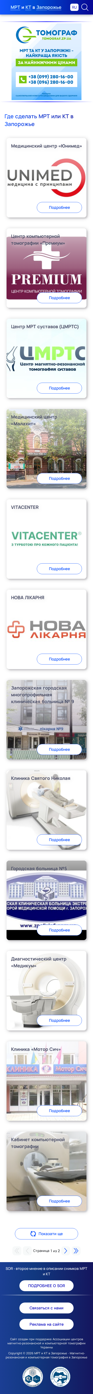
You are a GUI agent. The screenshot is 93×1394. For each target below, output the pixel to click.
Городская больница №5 (39, 868)
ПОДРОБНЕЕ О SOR (46, 1285)
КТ (28, 7)
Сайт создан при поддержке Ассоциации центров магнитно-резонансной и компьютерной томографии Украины (46, 1343)
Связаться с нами (46, 1307)
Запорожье (48, 7)
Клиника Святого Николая (40, 778)
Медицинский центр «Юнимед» (46, 146)
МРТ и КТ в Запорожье (50, 1353)
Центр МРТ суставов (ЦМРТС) (45, 326)
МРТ (15, 7)
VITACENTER (25, 507)
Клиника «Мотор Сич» (36, 1049)
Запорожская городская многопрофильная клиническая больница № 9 (42, 694)
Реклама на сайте (47, 1324)
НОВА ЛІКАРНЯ (27, 597)
